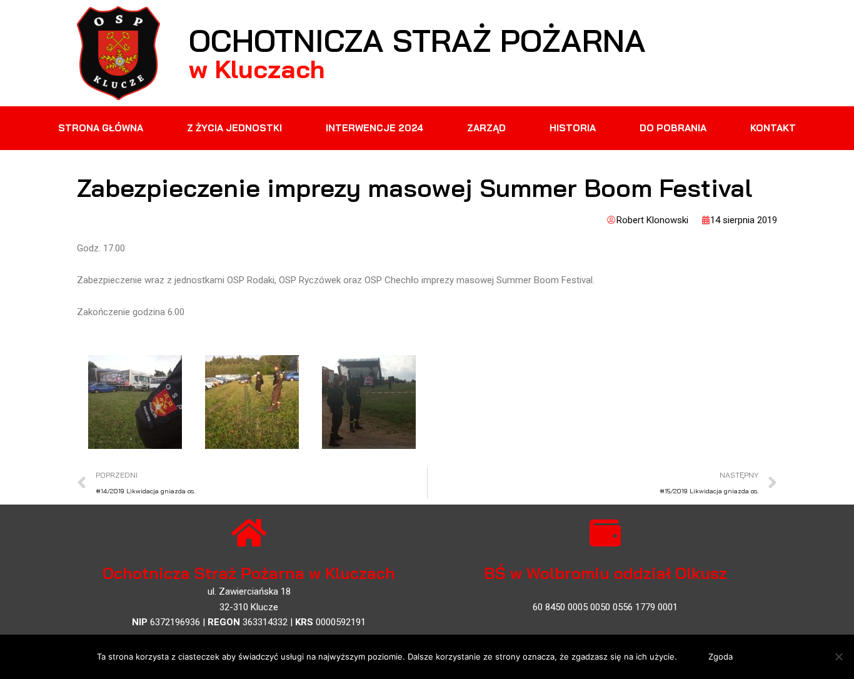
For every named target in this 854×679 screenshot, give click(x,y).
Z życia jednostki (234, 128)
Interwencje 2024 (374, 128)
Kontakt (773, 128)
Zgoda (720, 656)
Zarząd (486, 128)
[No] (838, 656)
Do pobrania (673, 128)
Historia (573, 128)
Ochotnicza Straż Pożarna (417, 40)
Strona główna (100, 128)
